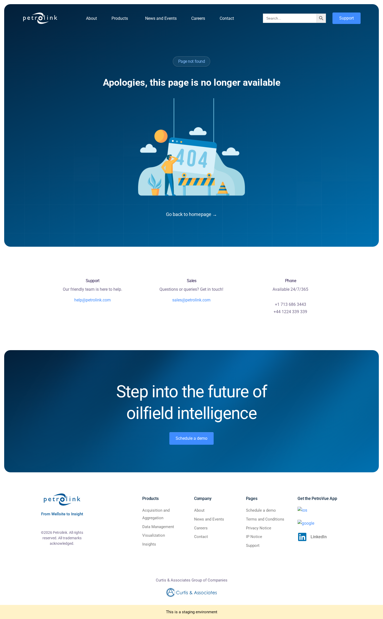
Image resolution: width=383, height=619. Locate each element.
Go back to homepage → (191, 214)
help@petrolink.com (92, 300)
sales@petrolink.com (191, 300)
